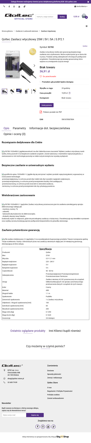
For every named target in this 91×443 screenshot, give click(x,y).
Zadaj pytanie (46, 105)
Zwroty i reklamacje (54, 378)
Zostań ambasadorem (55, 398)
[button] (52, 366)
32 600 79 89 (12, 382)
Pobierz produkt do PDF (52, 112)
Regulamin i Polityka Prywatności (59, 391)
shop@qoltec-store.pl (16, 378)
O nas (49, 388)
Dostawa (50, 371)
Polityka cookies (53, 395)
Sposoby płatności (54, 374)
